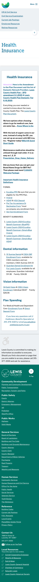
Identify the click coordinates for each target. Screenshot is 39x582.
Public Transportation (10, 388)
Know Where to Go (25, 126)
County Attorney (8, 448)
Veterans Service (8, 496)
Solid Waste (6, 424)
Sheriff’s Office (7, 414)
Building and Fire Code (10, 441)
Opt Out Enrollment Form (17, 212)
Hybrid (9, 198)
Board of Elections (9, 435)
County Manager (8, 454)
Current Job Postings (10, 20)
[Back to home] (5, 4)
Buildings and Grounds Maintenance (16, 444)
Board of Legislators (9, 438)
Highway (5, 421)
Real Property (7, 463)
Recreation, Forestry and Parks (13, 391)
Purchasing (6, 460)
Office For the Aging (9, 486)
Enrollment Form (15, 308)
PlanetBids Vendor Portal (11, 522)
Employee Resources (11, 24)
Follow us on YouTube (13, 544)
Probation (5, 411)
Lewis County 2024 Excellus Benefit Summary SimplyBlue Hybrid (19, 230)
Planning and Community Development (17, 385)
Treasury (5, 466)
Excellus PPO (12, 192)
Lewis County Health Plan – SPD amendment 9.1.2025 (18, 92)
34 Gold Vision (9, 287)
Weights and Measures (10, 469)
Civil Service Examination (12, 16)
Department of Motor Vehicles (13, 457)
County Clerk (7, 451)
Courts (4, 398)
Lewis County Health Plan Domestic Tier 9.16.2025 (18, 97)
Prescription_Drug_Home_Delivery (18, 158)
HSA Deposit (19, 200)
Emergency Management (11, 404)
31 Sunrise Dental (13, 254)
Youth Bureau (7, 499)
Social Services (8, 493)
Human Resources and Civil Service (15, 483)
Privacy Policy (7, 525)
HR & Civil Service (9, 12)
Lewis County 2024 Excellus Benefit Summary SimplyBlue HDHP (19, 239)
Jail (3, 408)
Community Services (9, 480)
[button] (33, 4)
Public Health (7, 489)
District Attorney (8, 401)
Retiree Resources (9, 27)
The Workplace (7, 502)
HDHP (9, 200)
